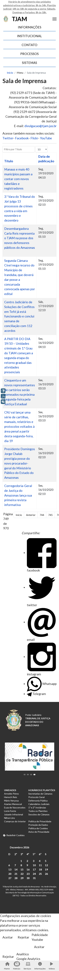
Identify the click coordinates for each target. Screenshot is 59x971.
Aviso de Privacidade (38, 831)
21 (15, 873)
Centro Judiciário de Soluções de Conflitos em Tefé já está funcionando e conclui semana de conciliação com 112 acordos (19, 316)
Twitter (7, 138)
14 (15, 869)
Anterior (31, 514)
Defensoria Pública (38, 800)
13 (9, 869)
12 (46, 865)
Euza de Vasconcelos (14, 807)
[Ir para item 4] (34, 774)
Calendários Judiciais (38, 804)
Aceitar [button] (7, 937)
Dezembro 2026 (19, 847)
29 (21, 878)
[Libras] (3, 390)
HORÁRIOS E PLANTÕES (41, 790)
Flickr (34, 138)
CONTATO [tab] (29, 45)
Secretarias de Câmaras (40, 793)
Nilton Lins (9, 817)
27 (9, 878)
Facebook (22, 138)
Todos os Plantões (38, 811)
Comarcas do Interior (15, 821)
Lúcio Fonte (10, 811)
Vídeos (52, 968)
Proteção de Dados (38, 824)
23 (28, 873)
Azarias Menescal (13, 804)
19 (46, 869)
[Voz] (3, 396)
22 (21, 873)
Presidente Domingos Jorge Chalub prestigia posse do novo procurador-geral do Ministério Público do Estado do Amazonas (19, 463)
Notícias (16, 968)
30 (28, 878)
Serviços (27, 968)
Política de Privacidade (39, 821)
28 (15, 878)
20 (9, 873)
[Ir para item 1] (25, 774)
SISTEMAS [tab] (29, 63)
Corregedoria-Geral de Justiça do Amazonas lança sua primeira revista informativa (18, 495)
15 (21, 869)
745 (50, 514)
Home (7, 968)
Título (8, 161)
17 (34, 869)
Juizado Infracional (13, 814)
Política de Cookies (38, 828)
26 (46, 873)
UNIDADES (10, 790)
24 (34, 873)
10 (34, 865)
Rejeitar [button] (23, 937)
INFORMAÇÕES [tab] (29, 27)
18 (40, 869)
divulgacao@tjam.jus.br (40, 126)
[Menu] (54, 19)
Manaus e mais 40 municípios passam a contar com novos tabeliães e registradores (18, 178)
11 (40, 865)
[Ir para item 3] (31, 774)
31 (34, 878)
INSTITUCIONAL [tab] (29, 36)
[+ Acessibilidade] (3, 401)
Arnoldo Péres (11, 793)
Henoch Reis (10, 797)
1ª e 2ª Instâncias (37, 807)
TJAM (19, 18)
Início (19, 514)
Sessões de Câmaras (38, 814)
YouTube (46, 138)
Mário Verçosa (11, 800)
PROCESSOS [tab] (29, 54)
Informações (39, 968)
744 (42, 514)
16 (28, 869)
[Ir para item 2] (28, 774)
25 (40, 873)
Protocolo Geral (36, 797)
